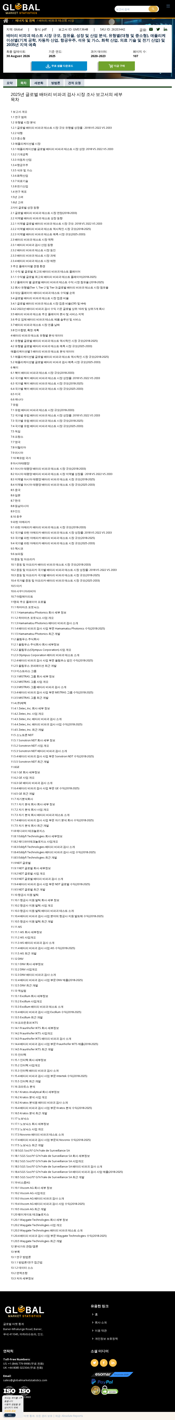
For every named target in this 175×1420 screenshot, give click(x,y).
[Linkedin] (113, 1363)
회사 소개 (101, 1322)
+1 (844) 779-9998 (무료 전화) (26, 1363)
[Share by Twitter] (158, 29)
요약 (10, 83)
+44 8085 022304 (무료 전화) (25, 1367)
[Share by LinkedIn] (165, 29)
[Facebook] (104, 1363)
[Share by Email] (151, 29)
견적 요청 (74, 83)
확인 (10, 1415)
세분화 (38, 83)
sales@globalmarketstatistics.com (25, 1380)
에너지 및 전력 (25, 20)
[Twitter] (94, 1363)
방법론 (55, 83)
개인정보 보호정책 (106, 1338)
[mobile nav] (168, 6)
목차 (23, 83)
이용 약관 (101, 1330)
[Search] (153, 9)
